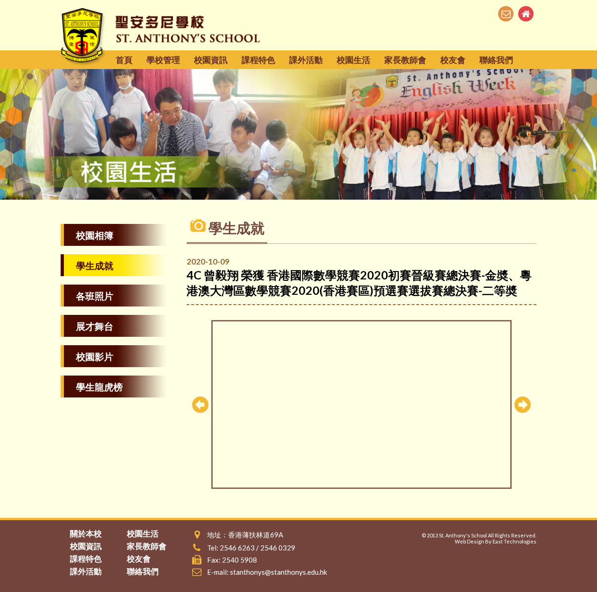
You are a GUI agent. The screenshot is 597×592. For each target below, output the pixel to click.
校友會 (452, 60)
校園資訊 (211, 60)
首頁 (124, 60)
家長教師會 (405, 60)
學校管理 (163, 60)
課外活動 (306, 60)
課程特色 (258, 60)
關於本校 (86, 533)
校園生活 (353, 60)
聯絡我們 (496, 60)
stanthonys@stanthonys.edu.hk (278, 572)
